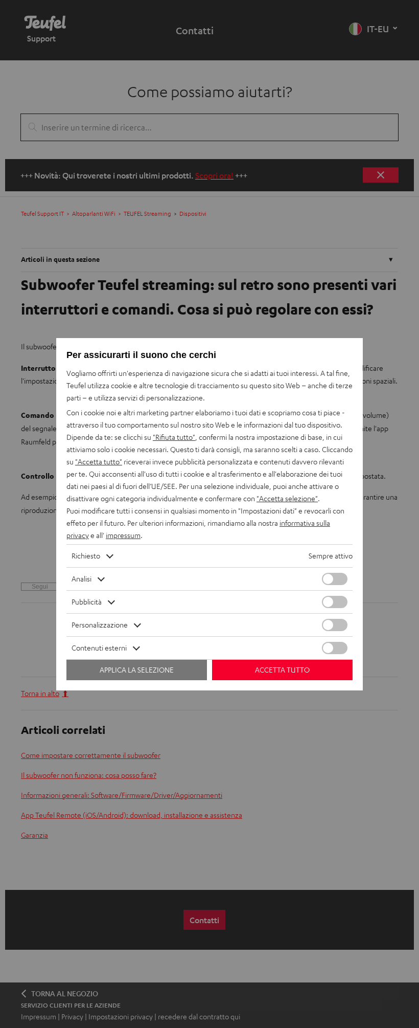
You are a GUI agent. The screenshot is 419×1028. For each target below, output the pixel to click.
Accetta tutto (282, 669)
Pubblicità (87, 601)
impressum (123, 535)
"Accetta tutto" (98, 461)
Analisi (81, 578)
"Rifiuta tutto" (174, 437)
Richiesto (86, 555)
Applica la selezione (137, 669)
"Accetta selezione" (287, 498)
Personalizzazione (100, 624)
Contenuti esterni (99, 647)
